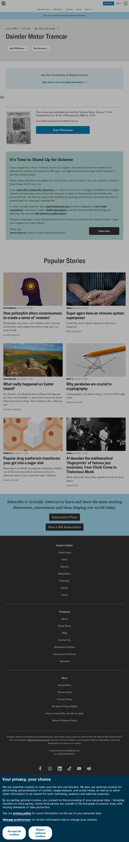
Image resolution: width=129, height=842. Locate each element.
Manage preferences (17, 819)
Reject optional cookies (40, 833)
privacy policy (22, 813)
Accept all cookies (14, 833)
